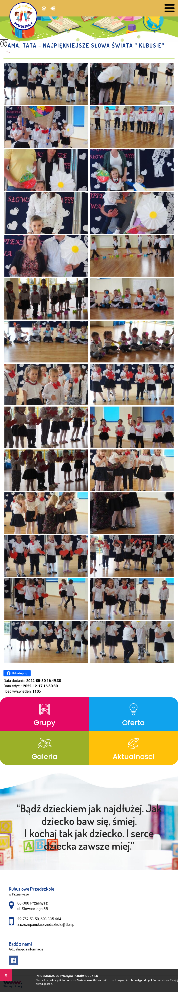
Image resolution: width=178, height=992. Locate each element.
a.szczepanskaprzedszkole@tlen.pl (51, 8)
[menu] (170, 8)
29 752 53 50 (28, 919)
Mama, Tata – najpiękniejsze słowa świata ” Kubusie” (84, 45)
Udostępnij (19, 673)
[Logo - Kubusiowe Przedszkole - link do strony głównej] (26, 16)
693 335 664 (51, 919)
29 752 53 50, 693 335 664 (45, 8)
